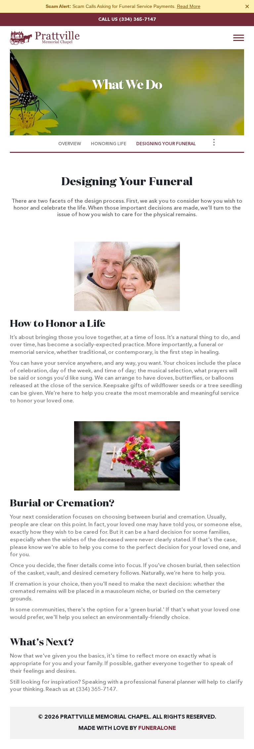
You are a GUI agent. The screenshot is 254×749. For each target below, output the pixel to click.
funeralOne (157, 728)
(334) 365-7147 (137, 19)
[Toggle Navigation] (214, 142)
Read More (188, 6)
